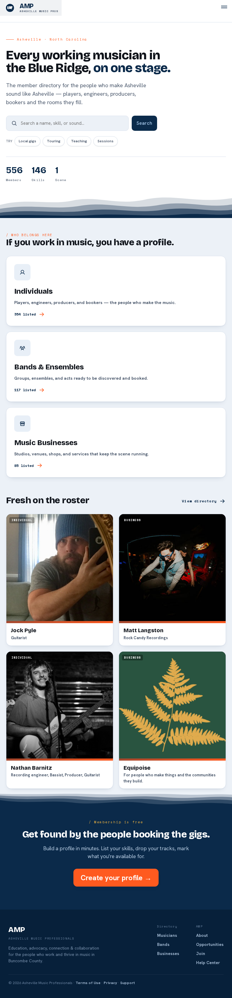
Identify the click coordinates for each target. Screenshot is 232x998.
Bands (163, 944)
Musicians (167, 935)
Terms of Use (88, 982)
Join (200, 953)
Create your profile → (116, 877)
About (202, 935)
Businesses (168, 953)
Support (127, 982)
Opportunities (210, 944)
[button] (224, 8)
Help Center (208, 962)
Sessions (106, 141)
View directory (199, 501)
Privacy (110, 982)
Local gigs (27, 141)
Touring (53, 141)
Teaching (79, 141)
